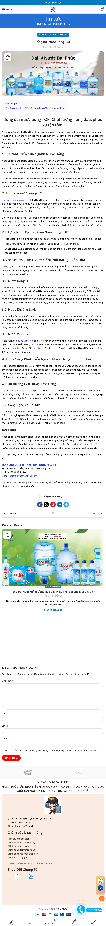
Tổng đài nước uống (52, 496)
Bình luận (7, 680)
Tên (4, 713)
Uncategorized (53, 586)
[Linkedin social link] (56, 2)
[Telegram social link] (60, 2)
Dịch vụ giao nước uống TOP (16, 200)
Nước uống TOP (10, 287)
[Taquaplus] (78, 772)
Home (39, 24)
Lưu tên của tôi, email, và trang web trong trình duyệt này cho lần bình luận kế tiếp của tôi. (51, 750)
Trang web (7, 738)
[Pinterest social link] (53, 2)
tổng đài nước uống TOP (58, 207)
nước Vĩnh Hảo (25, 340)
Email (5, 725)
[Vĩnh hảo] (27, 772)
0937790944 (95, 910)
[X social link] (49, 2)
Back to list (53, 513)
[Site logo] (53, 9)
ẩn (16, 104)
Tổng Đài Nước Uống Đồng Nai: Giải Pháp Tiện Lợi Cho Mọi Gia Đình (53, 591)
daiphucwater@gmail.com (23, 476)
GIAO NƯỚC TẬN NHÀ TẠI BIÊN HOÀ (57, 24)
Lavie (4, 316)
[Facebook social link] (46, 2)
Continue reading (53, 610)
